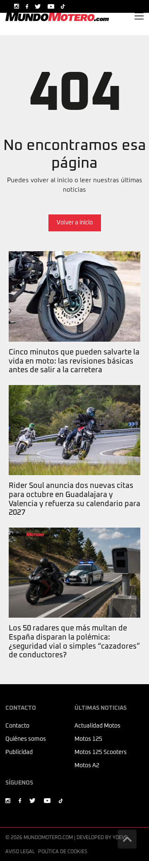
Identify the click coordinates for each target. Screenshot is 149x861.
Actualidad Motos (97, 726)
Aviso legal (20, 851)
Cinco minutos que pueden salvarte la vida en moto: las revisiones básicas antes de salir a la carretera (71, 264)
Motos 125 (88, 739)
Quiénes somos (25, 739)
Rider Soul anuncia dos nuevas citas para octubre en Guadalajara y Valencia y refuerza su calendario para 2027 (74, 398)
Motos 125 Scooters (100, 752)
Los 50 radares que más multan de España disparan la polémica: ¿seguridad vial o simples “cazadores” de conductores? (70, 541)
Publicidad (19, 752)
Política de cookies (62, 851)
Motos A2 (86, 765)
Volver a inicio (75, 223)
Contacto (17, 726)
